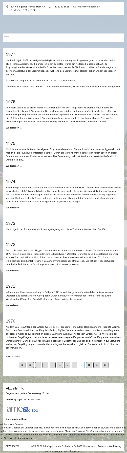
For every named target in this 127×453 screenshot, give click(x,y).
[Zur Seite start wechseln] (22, 365)
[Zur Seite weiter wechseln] (96, 365)
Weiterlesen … (14, 127)
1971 (10, 286)
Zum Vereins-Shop (16, 419)
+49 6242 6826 (61, 6)
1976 (10, 101)
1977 (10, 54)
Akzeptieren (12, 446)
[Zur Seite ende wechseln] (105, 365)
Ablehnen (36, 446)
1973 (10, 223)
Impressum (76, 451)
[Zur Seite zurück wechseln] (30, 365)
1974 (10, 181)
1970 (10, 321)
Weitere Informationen (56, 451)
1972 (10, 244)
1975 (10, 143)
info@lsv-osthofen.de (89, 6)
